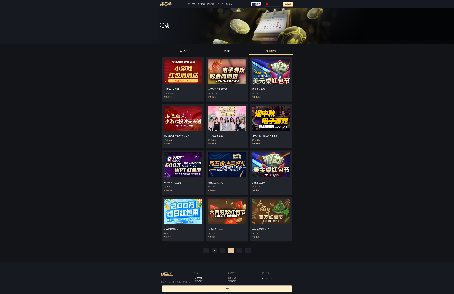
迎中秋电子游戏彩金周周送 (265, 136)
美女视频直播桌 (215, 136)
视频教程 (210, 4)
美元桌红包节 (258, 89)
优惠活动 (198, 281)
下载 (193, 4)
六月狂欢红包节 (215, 229)
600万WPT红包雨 (172, 182)
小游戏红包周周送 (172, 89)
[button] (288, 4)
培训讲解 (232, 278)
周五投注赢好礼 (215, 182)
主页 (188, 4)
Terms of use (267, 278)
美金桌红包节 (258, 182)
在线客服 (232, 281)
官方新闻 (201, 4)
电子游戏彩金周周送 (217, 89)
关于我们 (219, 4)
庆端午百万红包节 (260, 229)
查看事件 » (168, 97)
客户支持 (228, 4)
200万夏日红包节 (172, 229)
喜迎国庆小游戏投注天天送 (176, 136)
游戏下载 (198, 278)
